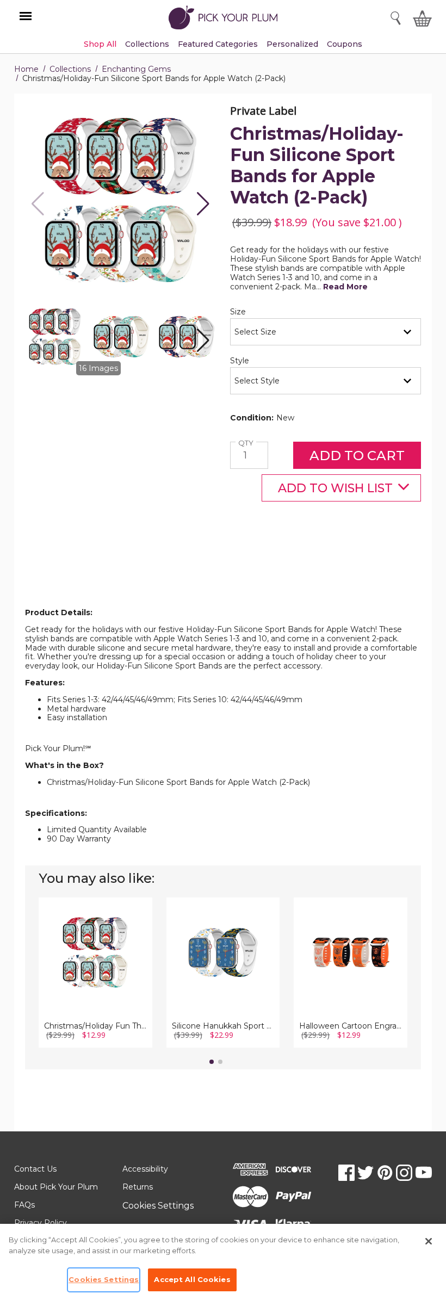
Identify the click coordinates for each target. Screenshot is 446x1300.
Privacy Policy (40, 1223)
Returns (137, 1187)
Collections (70, 69)
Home (26, 69)
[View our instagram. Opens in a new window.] (404, 1173)
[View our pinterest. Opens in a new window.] (385, 1173)
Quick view (95, 939)
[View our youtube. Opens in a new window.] (424, 1173)
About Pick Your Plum (56, 1187)
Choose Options (95, 969)
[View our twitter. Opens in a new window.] (365, 1173)
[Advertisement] (223, 581)
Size (256, 312)
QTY (247, 443)
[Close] (429, 1241)
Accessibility (145, 1169)
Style (258, 361)
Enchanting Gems (136, 69)
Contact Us (35, 1169)
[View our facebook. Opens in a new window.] (346, 1173)
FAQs (24, 1205)
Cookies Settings (158, 1205)
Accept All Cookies (192, 1279)
